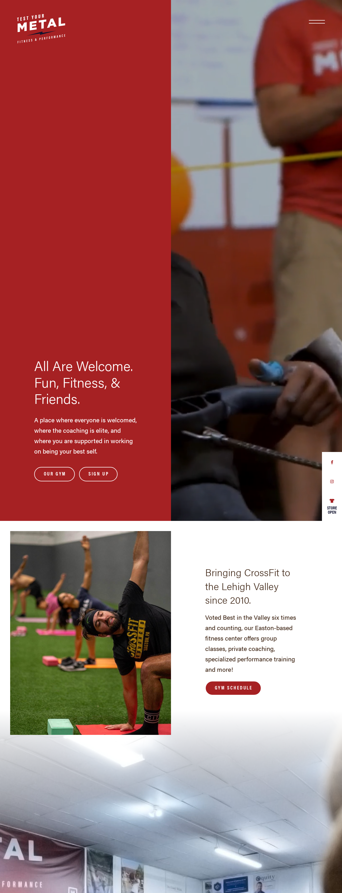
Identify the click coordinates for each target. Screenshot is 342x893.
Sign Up (98, 473)
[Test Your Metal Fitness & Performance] (32, 23)
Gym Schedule (234, 687)
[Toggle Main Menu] (317, 21)
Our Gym (55, 473)
